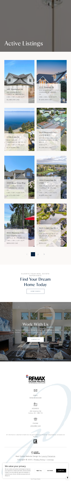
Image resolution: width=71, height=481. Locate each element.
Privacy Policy (39, 460)
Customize (50, 470)
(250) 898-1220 (35, 426)
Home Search (35, 291)
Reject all (39, 470)
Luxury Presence (48, 456)
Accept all (61, 470)
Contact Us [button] (35, 339)
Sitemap (50, 460)
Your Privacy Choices (35, 479)
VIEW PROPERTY (19, 80)
